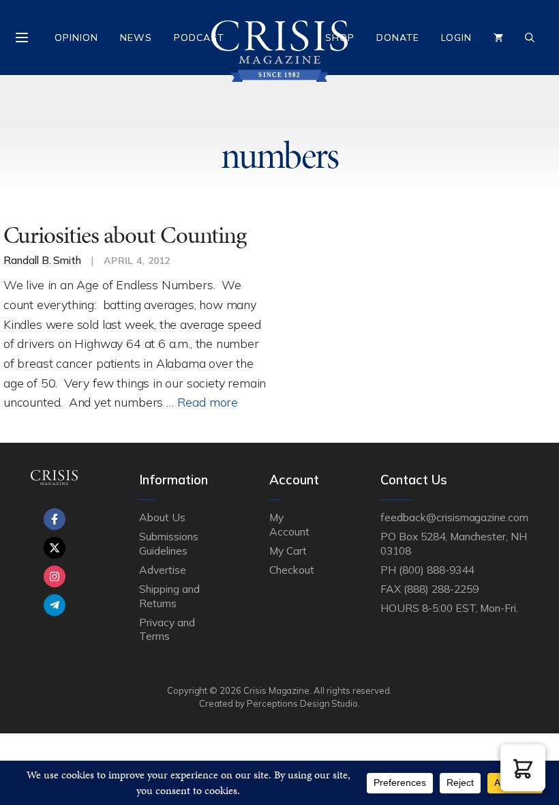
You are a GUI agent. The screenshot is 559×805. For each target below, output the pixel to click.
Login (456, 37)
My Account (289, 524)
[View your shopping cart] (498, 37)
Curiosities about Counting (124, 235)
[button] (522, 767)
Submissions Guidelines (168, 543)
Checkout (291, 569)
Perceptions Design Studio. (303, 703)
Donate (397, 37)
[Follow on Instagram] (54, 576)
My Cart (288, 550)
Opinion (76, 37)
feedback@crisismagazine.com (454, 517)
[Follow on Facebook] (54, 519)
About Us (162, 517)
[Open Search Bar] (529, 37)
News (136, 37)
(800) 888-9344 (436, 569)
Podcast (199, 37)
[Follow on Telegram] (54, 605)
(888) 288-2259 (441, 589)
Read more (207, 401)
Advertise (162, 569)
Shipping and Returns (169, 595)
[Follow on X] (54, 548)
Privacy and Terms (166, 629)
